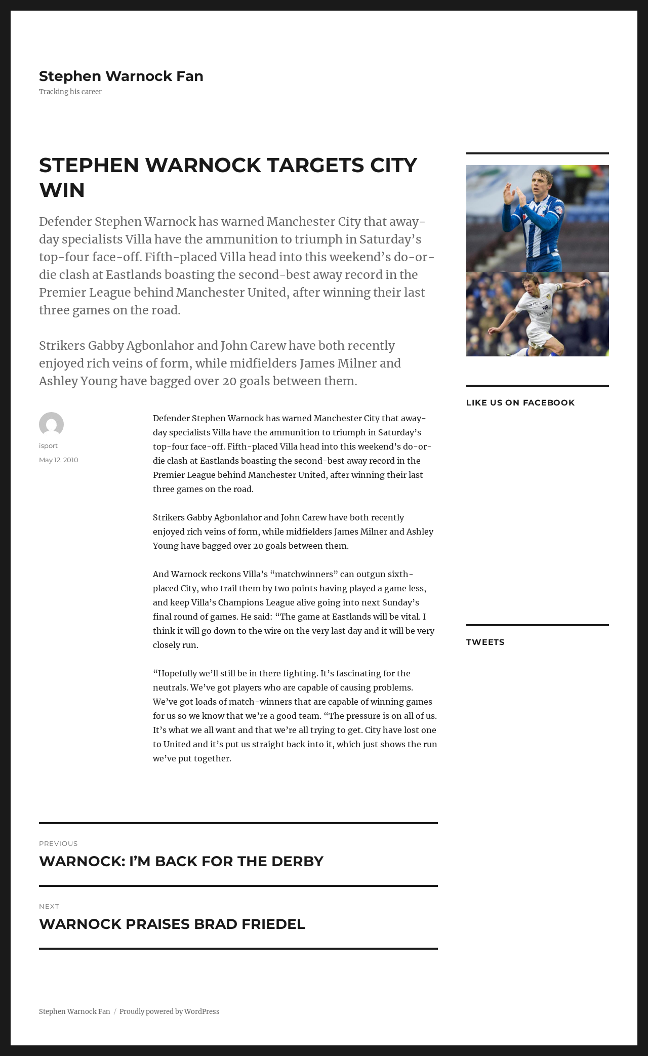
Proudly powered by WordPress (169, 1011)
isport (48, 445)
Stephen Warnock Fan (121, 76)
